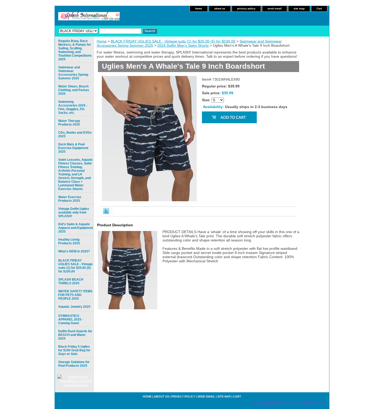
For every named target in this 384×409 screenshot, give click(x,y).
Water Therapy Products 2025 (69, 122)
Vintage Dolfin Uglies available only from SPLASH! (73, 212)
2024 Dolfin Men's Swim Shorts (183, 45)
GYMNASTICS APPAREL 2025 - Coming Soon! (70, 319)
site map (299, 8)
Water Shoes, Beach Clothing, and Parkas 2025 (73, 90)
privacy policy (246, 8)
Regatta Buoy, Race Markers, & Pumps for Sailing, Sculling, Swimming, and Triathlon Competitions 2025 (75, 50)
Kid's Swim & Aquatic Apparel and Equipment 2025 (75, 227)
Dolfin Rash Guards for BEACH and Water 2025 (75, 334)
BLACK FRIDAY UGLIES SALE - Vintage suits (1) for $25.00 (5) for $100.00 (173, 41)
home (198, 8)
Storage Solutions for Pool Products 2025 (74, 363)
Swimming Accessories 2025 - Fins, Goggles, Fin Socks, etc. (72, 107)
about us (219, 8)
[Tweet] (106, 213)
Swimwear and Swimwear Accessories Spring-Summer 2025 (73, 73)
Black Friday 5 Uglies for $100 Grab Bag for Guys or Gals (74, 350)
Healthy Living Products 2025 (69, 241)
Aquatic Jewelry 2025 (74, 307)
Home (102, 41)
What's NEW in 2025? (74, 251)
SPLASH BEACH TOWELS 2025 (70, 281)
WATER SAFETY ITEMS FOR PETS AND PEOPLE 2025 (75, 294)
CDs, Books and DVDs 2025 (75, 134)
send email (274, 8)
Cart (319, 8)
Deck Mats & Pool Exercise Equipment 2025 (73, 148)
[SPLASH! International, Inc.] (120, 18)
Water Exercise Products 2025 (69, 199)
